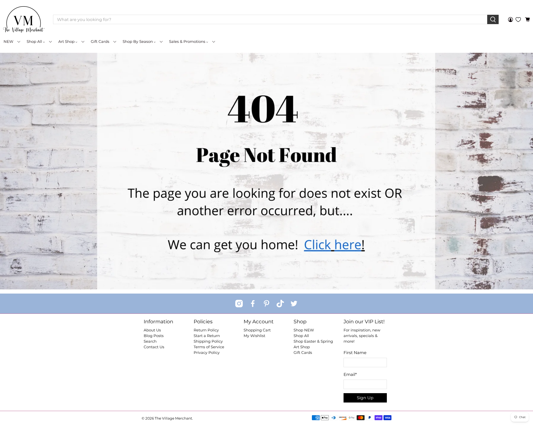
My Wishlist (254, 335)
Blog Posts (154, 335)
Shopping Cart (257, 330)
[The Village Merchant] (24, 19)
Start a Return (207, 335)
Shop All (301, 335)
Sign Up (365, 397)
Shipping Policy (208, 341)
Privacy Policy (207, 352)
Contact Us (154, 347)
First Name (355, 352)
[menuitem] (11, 42)
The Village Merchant (173, 418)
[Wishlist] (518, 19)
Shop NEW (304, 330)
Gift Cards (303, 352)
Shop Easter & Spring (313, 341)
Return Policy (206, 330)
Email (350, 374)
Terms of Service (209, 347)
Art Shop (302, 347)
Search (150, 341)
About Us (152, 330)
